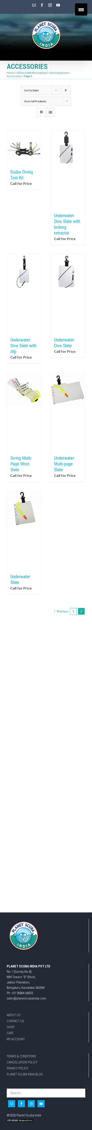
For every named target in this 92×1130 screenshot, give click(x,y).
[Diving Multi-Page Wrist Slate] (24, 412)
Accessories (14, 76)
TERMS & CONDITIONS (21, 1056)
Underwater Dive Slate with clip (23, 345)
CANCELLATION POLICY (22, 1062)
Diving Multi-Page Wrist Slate (21, 463)
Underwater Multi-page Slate (64, 463)
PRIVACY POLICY (17, 1068)
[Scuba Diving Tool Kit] (24, 147)
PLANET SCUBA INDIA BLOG (25, 1074)
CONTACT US (15, 1021)
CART (10, 1033)
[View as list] (50, 112)
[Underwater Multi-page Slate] (68, 412)
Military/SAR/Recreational (32, 72)
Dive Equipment (59, 72)
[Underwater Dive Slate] (68, 293)
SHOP (11, 1027)
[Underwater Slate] (24, 530)
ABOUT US (14, 1015)
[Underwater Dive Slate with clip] (24, 293)
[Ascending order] (65, 90)
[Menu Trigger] (81, 9)
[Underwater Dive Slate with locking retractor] (68, 169)
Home (10, 72)
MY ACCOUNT (16, 1039)
